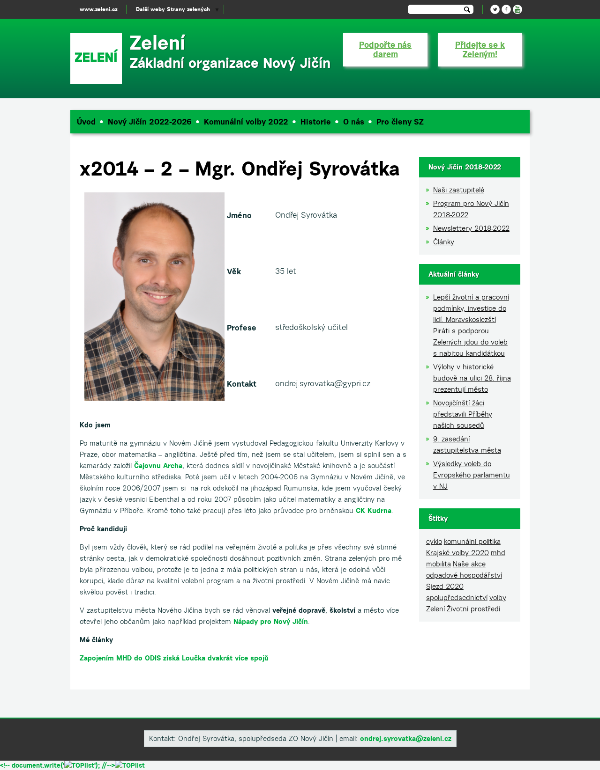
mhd (498, 552)
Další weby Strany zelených (173, 9)
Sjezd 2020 (445, 586)
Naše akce (469, 563)
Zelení (435, 608)
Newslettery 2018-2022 (471, 228)
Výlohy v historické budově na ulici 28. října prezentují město (472, 378)
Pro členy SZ (400, 122)
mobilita (438, 563)
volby (497, 597)
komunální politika (472, 541)
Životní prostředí (473, 608)
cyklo (434, 541)
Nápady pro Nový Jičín (270, 621)
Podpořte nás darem (385, 49)
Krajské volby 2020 (457, 552)
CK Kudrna (373, 510)
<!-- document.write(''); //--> (57, 765)
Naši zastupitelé (458, 189)
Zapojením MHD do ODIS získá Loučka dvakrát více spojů (174, 657)
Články (443, 241)
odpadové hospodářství (464, 575)
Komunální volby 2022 (246, 122)
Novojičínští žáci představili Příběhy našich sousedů (462, 414)
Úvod (86, 122)
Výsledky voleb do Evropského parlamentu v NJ (471, 475)
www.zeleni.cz (98, 9)
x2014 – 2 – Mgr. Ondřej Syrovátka (240, 168)
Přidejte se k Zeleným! (480, 49)
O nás (353, 122)
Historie (315, 122)
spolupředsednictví (457, 597)
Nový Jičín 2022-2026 (150, 122)
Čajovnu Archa (158, 465)
